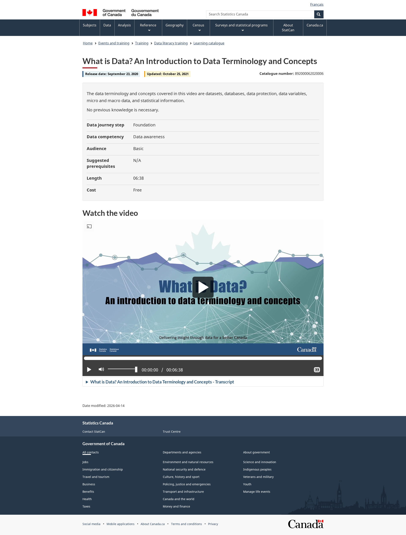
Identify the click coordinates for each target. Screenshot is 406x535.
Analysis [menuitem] (124, 25)
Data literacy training (171, 43)
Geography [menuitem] (175, 25)
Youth (247, 484)
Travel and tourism (95, 477)
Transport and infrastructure (183, 492)
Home (88, 43)
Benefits (88, 492)
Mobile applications (120, 524)
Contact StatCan (93, 432)
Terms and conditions (186, 524)
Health (87, 499)
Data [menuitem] (107, 25)
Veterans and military (258, 477)
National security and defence (184, 469)
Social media (91, 524)
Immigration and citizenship (102, 469)
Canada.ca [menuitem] (315, 25)
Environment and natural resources (188, 462)
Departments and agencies (182, 452)
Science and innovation (259, 462)
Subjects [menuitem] (89, 25)
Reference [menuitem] (148, 25)
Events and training (113, 43)
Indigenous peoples (257, 469)
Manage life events (256, 492)
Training (141, 43)
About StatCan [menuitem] (288, 27)
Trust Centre (172, 432)
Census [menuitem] (198, 25)
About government (256, 452)
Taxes (86, 506)
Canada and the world (178, 499)
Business (88, 484)
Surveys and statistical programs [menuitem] (241, 25)
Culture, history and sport (181, 477)
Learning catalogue (208, 43)
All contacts (90, 452)
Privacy (213, 524)
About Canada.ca (153, 524)
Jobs (85, 462)
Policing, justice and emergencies (187, 484)
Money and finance (176, 506)
